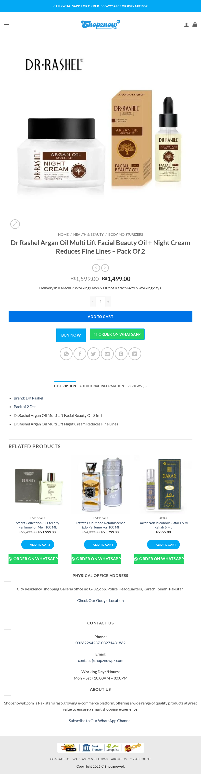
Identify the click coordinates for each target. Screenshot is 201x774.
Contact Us (60, 759)
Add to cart (100, 316)
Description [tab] (65, 386)
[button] (7, 24)
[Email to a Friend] (107, 353)
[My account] (186, 24)
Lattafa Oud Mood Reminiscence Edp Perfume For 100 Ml (100, 525)
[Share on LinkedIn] (134, 353)
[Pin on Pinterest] (121, 353)
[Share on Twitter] (93, 353)
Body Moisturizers (125, 234)
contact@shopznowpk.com (100, 660)
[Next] (192, 513)
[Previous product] (105, 268)
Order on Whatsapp (120, 334)
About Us (119, 759)
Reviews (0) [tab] (137, 386)
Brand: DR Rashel (28, 398)
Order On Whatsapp (35, 558)
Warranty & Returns (90, 759)
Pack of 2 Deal (26, 406)
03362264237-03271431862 (100, 642)
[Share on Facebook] (80, 353)
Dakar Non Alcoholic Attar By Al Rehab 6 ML (163, 525)
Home (63, 234)
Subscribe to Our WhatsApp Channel (100, 720)
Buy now (71, 335)
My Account (140, 759)
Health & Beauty (88, 234)
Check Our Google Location (100, 600)
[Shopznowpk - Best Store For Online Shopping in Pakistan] (100, 24)
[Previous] (9, 513)
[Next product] (96, 268)
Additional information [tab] (101, 386)
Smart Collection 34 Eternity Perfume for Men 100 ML (37, 525)
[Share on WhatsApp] (66, 353)
